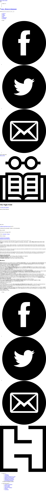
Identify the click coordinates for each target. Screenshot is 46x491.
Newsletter (4, 18)
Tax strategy (6, 489)
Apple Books (5, 226)
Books (3, 14)
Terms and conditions (8, 487)
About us (3, 13)
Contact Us (6, 474)
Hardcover (8, 238)
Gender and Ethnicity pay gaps (9, 476)
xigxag (9, 226)
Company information (8, 484)
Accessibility (6, 475)
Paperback (2, 238)
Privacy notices (7, 485)
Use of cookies (7, 486)
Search (1, 11)
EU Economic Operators (8, 480)
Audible (1, 226)
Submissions (4, 17)
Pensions (6, 488)
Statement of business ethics (9, 477)
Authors (3, 15)
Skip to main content (3, 0)
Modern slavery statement (9, 478)
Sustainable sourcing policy (9, 479)
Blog (3, 16)
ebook (5, 238)
